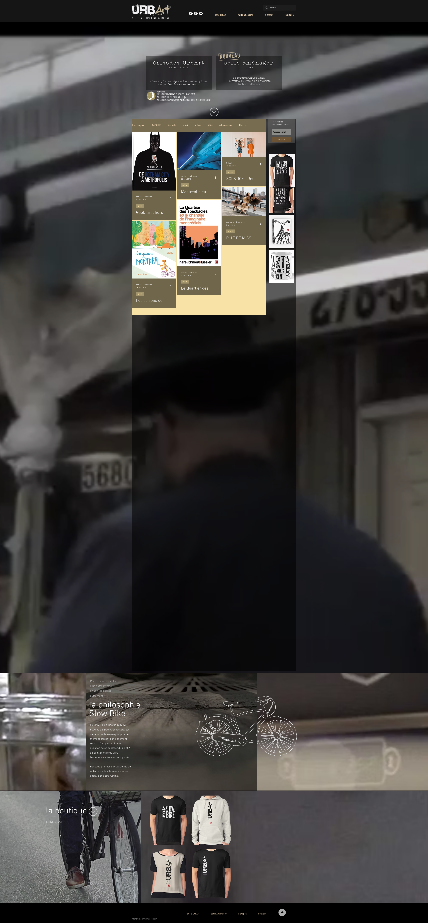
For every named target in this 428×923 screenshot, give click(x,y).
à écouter (172, 125)
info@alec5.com (149, 919)
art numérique (226, 125)
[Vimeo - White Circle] (201, 13)
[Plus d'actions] (172, 198)
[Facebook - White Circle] (191, 13)
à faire (198, 125)
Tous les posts (138, 125)
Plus (241, 125)
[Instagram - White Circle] (196, 13)
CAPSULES (156, 125)
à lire (210, 125)
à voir (186, 125)
